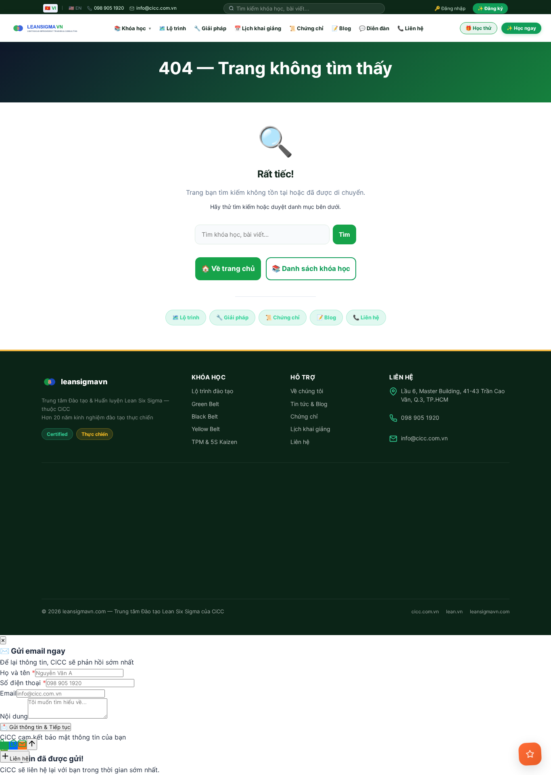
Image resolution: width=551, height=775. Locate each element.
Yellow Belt (206, 428)
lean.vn (454, 611)
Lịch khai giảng (310, 428)
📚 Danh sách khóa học (311, 269)
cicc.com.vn (425, 611)
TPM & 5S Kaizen (214, 441)
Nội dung (14, 716)
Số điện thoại (23, 683)
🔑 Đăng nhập (449, 8)
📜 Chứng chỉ (306, 28)
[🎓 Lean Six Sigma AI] (530, 754)
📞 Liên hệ (410, 28)
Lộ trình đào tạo (212, 391)
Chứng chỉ (303, 416)
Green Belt (205, 403)
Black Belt (205, 416)
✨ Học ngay (521, 28)
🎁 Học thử (478, 28)
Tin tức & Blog (309, 403)
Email (8, 693)
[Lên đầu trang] (32, 744)
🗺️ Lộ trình (172, 28)
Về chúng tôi (306, 391)
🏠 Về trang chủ (228, 269)
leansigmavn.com (489, 611)
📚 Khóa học (132, 28)
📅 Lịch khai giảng (257, 28)
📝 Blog (341, 28)
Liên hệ (299, 441)
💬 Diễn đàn (374, 28)
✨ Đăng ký (490, 8)
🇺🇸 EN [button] (75, 8)
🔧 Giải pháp (210, 28)
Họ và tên (17, 673)
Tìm (344, 234)
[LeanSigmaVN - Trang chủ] (43, 28)
